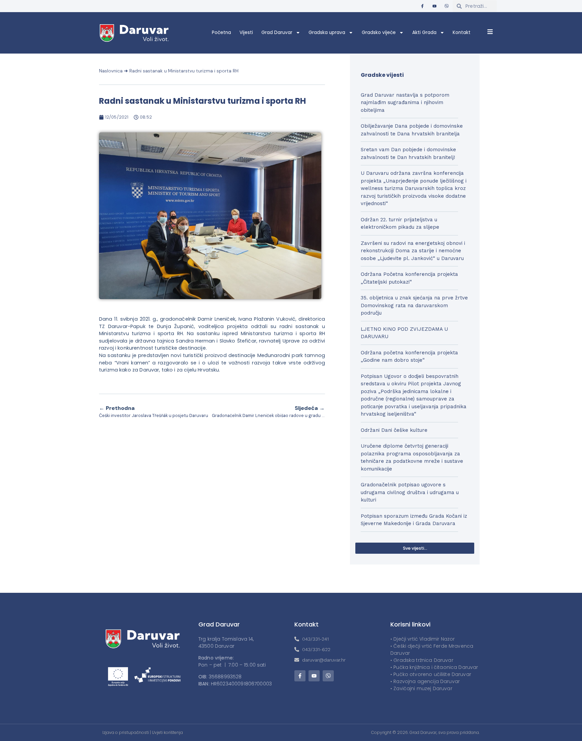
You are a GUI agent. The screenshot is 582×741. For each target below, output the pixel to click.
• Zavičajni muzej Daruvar (421, 688)
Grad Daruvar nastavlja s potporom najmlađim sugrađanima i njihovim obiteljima (405, 102)
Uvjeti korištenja (167, 732)
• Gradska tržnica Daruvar (421, 660)
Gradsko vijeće (379, 32)
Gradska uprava (327, 32)
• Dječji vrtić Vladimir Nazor (422, 639)
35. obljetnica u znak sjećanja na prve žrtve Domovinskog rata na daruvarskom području (414, 305)
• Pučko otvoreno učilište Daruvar (430, 674)
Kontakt (462, 32)
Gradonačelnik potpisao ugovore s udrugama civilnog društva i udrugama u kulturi (410, 492)
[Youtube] (434, 6)
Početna (221, 32)
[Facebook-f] (422, 6)
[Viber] (447, 6)
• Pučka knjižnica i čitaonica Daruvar (434, 667)
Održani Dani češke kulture (394, 430)
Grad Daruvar (276, 32)
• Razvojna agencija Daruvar (425, 681)
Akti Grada (424, 32)
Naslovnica (111, 71)
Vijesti (246, 32)
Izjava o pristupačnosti (125, 732)
